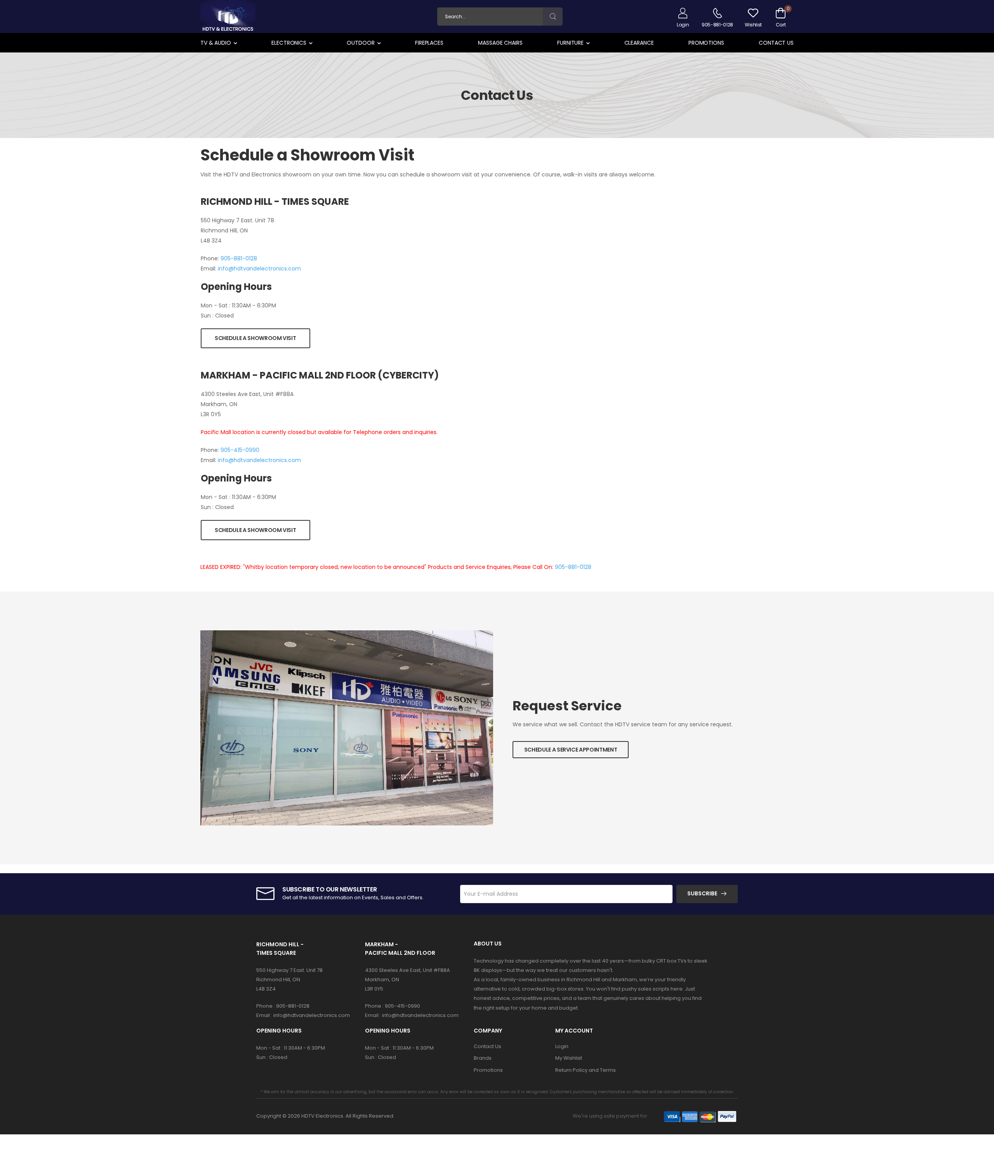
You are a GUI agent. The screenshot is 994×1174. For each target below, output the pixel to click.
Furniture (570, 43)
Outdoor (360, 43)
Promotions (706, 43)
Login (561, 1046)
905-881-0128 (239, 258)
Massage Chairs (500, 43)
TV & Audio (215, 43)
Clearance (639, 43)
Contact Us (776, 43)
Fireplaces (429, 43)
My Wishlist (568, 1058)
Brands (483, 1058)
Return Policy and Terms (585, 1070)
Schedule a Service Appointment (570, 750)
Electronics (288, 43)
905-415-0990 (240, 450)
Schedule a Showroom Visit (255, 338)
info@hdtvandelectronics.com (259, 268)
